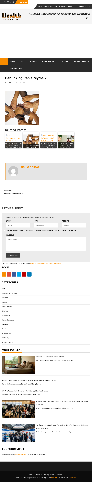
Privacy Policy (60, 6)
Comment (10, 235)
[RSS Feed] (4, 274)
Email (36, 221)
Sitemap (70, 6)
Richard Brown (9, 83)
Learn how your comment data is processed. (45, 263)
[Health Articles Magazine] (4, 61)
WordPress (72, 477)
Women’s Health (81, 61)
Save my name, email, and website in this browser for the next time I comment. (41, 231)
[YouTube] (24, 274)
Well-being (5, 338)
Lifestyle (5, 311)
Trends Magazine (21, 454)
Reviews (5, 324)
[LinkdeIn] (29, 274)
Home (39, 6)
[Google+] (9, 274)
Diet (23, 61)
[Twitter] (19, 274)
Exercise (5, 298)
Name (8, 221)
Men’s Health (48, 61)
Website (65, 221)
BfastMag (54, 477)
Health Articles (7, 306)
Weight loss (16, 68)
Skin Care (64, 61)
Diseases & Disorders (9, 293)
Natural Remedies (8, 320)
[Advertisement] (46, 41)
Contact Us (48, 6)
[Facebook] (14, 274)
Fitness (33, 61)
